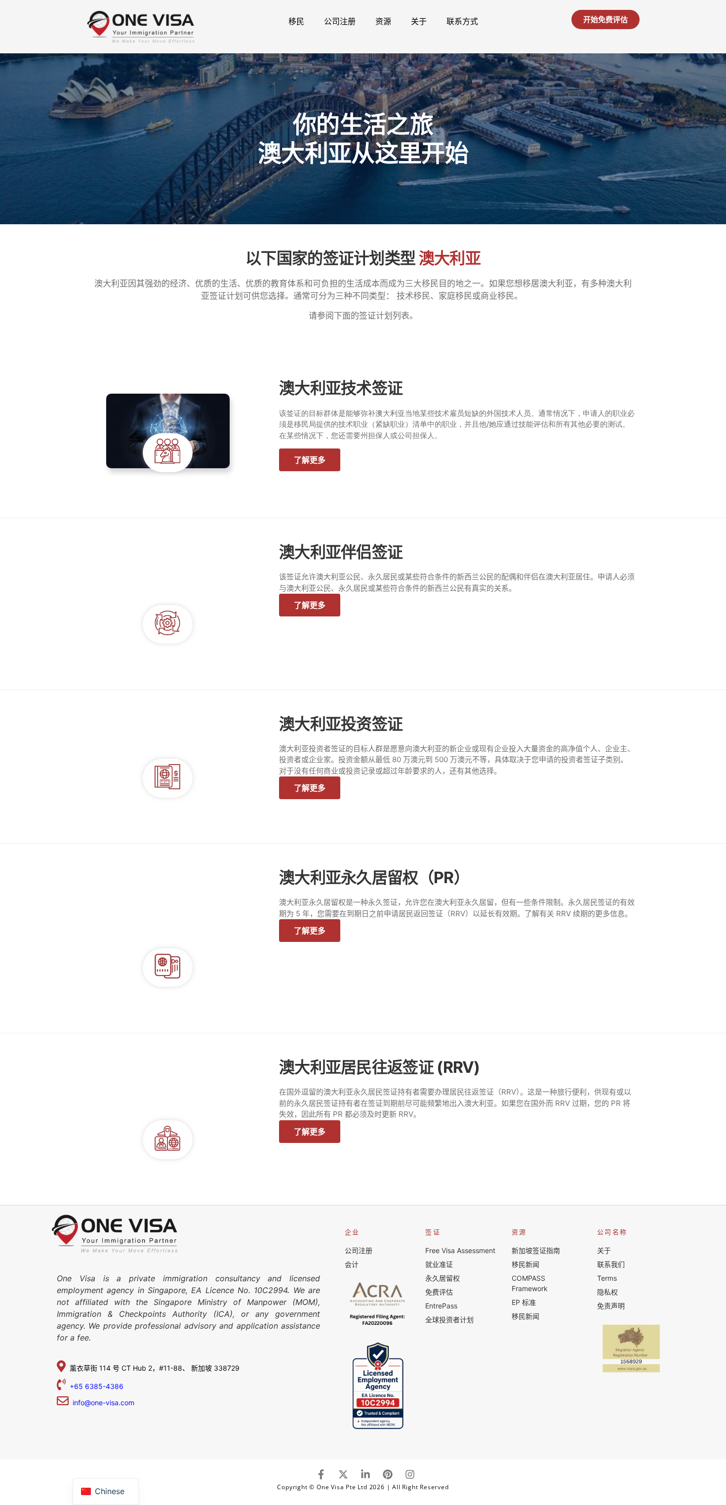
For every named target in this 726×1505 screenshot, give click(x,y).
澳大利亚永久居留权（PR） (374, 877)
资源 (383, 21)
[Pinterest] (388, 1474)
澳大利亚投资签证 (341, 723)
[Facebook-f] (321, 1474)
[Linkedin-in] (365, 1474)
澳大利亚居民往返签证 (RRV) (379, 1067)
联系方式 (462, 21)
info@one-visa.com (101, 1402)
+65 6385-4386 (97, 1386)
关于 (419, 21)
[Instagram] (410, 1474)
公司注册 (340, 21)
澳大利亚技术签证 (341, 388)
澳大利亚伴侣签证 (341, 552)
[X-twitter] (343, 1474)
